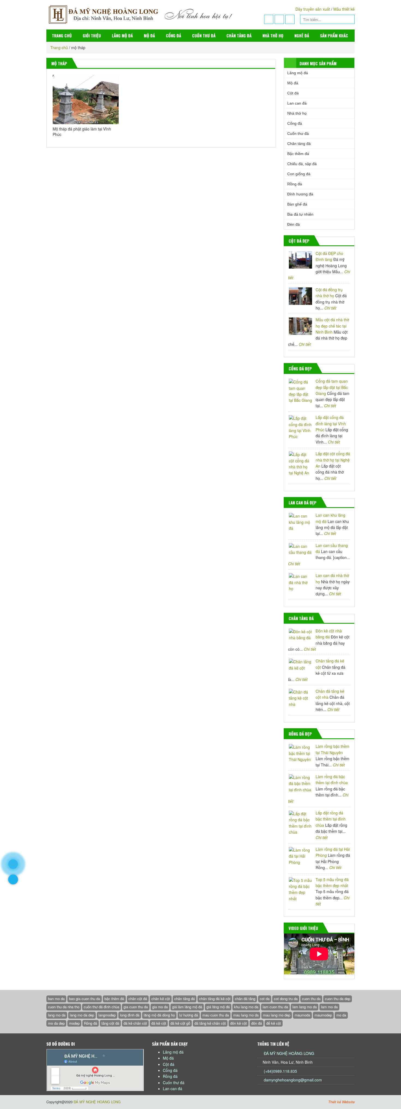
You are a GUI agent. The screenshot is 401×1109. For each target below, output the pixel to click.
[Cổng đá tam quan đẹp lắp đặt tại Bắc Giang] (300, 391)
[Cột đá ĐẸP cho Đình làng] (300, 260)
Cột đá (293, 93)
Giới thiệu (92, 35)
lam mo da (329, 1006)
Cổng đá (173, 35)
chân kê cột (160, 998)
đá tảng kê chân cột (210, 1023)
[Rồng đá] (350, 734)
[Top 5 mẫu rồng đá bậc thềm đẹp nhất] (300, 889)
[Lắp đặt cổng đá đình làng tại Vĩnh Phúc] (300, 427)
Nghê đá (301, 35)
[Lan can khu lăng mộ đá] (300, 522)
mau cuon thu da (215, 1015)
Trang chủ (62, 35)
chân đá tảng (245, 998)
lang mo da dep (82, 1015)
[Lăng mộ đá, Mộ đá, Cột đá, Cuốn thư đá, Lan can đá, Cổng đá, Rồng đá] (147, 14)
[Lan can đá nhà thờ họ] (300, 582)
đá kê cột (158, 1023)
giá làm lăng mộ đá (187, 1006)
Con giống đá (298, 174)
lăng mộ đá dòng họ (159, 1015)
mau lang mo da (246, 1015)
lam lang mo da (304, 1006)
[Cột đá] (350, 241)
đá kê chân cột (135, 1023)
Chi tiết (330, 308)
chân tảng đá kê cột (215, 998)
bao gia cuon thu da (84, 998)
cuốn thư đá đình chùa (101, 1006)
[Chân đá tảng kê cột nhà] (300, 698)
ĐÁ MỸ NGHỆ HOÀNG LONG (289, 1053)
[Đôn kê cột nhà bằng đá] (300, 635)
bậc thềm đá (114, 998)
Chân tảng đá (239, 35)
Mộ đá (149, 35)
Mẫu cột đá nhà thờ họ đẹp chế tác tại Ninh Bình (332, 326)
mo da (341, 1015)
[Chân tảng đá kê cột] (300, 665)
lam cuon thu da (275, 1006)
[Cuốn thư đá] (350, 618)
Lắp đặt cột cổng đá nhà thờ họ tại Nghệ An (333, 460)
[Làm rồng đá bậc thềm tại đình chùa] (300, 783)
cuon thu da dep (337, 998)
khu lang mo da (246, 1006)
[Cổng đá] (350, 368)
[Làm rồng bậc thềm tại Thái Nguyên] (300, 753)
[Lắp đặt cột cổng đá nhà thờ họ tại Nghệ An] (300, 463)
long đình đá (129, 1015)
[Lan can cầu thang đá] (300, 549)
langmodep (107, 1015)
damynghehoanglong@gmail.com (293, 1080)
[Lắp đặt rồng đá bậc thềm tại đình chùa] (300, 823)
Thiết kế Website (341, 1101)
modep (74, 1023)
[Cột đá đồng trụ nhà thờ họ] (300, 296)
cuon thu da (311, 998)
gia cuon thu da (136, 1006)
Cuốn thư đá (204, 35)
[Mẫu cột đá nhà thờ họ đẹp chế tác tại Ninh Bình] (300, 326)
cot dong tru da (286, 998)
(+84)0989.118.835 (280, 1071)
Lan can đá (297, 103)
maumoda (302, 1015)
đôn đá (256, 1023)
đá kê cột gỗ (180, 1023)
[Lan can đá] (350, 503)
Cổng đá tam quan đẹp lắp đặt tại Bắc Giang (332, 387)
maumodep (323, 1015)
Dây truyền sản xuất (312, 9)
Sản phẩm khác (334, 35)
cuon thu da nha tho (63, 1006)
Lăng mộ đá (122, 35)
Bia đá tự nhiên (300, 214)
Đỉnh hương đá (300, 194)
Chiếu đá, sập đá (302, 164)
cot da (265, 998)
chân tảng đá (184, 998)
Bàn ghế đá (297, 204)
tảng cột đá (110, 1023)
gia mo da (160, 1006)
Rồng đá (294, 184)
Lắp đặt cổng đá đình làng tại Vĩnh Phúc (331, 423)
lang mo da (56, 1015)
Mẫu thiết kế (344, 9)
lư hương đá (188, 1015)
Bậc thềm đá (298, 153)
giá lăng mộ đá (218, 1006)
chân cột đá (137, 998)
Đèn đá (293, 224)
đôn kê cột (238, 1023)
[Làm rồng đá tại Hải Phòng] (300, 856)
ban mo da (56, 998)
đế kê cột (273, 1023)
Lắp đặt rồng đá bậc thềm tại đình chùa (331, 819)
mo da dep (56, 1023)
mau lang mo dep (276, 1015)
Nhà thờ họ (272, 35)
